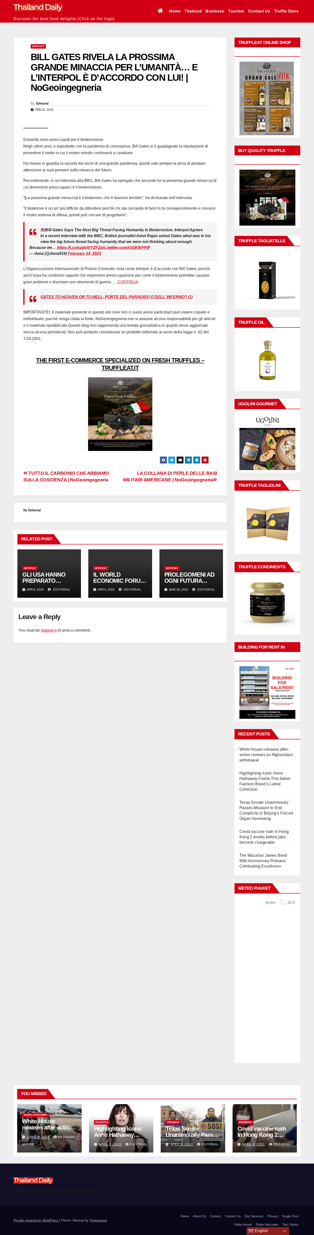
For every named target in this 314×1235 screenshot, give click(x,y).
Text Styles (290, 1224)
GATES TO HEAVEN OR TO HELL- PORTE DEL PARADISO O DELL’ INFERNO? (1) (116, 297)
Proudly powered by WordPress (36, 1220)
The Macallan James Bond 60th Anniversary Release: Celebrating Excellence (263, 860)
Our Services (254, 1216)
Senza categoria (35, 1114)
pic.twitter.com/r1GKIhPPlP (125, 247)
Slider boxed (243, 1224)
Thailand (193, 11)
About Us (199, 1216)
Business (215, 11)
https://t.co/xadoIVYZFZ (79, 247)
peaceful (102, 1122)
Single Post (290, 1216)
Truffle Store (286, 11)
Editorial (42, 103)
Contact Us (259, 11)
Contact (215, 1216)
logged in (49, 630)
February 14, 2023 (84, 253)
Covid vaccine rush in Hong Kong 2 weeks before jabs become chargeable (264, 836)
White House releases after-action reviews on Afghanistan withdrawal (266, 754)
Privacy (272, 1216)
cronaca (173, 1122)
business (245, 1122)
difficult (38, 46)
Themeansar (98, 1220)
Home (175, 11)
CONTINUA (128, 282)
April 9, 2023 (38, 1137)
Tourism (236, 11)
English (261, 1231)
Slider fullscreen (267, 1224)
